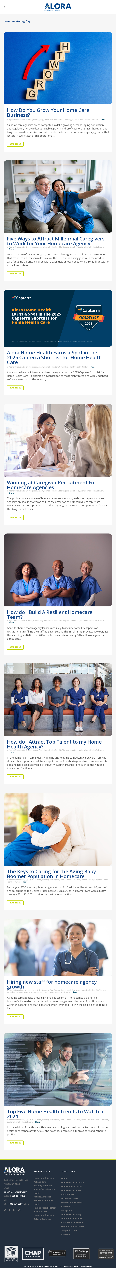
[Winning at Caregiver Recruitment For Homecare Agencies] (58, 440)
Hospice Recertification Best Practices (45, 1209)
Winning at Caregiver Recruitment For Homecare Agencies (51, 485)
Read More (15, 144)
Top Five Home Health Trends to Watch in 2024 (56, 1114)
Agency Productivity (17, 119)
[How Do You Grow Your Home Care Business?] (58, 68)
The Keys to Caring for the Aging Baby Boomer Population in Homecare (51, 874)
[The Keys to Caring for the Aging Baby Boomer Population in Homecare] (58, 829)
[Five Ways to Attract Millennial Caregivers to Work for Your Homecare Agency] (58, 196)
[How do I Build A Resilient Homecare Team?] (58, 569)
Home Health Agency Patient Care (44, 1180)
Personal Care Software (72, 1226)
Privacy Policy (86, 1266)
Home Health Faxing (71, 1214)
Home (64, 1178)
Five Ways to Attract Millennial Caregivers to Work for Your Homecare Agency (55, 241)
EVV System (66, 1210)
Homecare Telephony (71, 1218)
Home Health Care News (54, 367)
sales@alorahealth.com (15, 1192)
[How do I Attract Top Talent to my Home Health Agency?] (58, 699)
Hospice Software (69, 1198)
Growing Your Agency (34, 119)
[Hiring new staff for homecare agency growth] (58, 947)
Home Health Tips (51, 247)
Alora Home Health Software (86, 119)
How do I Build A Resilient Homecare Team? (50, 614)
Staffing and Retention (68, 247)
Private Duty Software (72, 1222)
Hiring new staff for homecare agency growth (52, 984)
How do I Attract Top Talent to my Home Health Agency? (54, 744)
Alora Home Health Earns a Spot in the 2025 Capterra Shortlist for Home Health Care (54, 357)
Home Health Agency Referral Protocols (44, 1217)
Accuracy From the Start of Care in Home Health (44, 1189)
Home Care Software (71, 1186)
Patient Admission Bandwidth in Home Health (43, 1200)
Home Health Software (72, 1182)
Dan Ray (85, 367)
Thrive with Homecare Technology (58, 119)
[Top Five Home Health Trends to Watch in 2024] (58, 1069)
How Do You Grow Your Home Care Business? (48, 112)
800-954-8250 (18, 1195)
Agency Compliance (16, 880)
